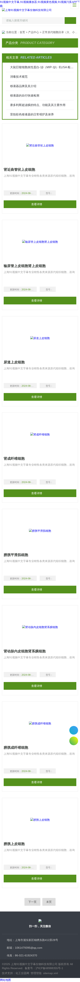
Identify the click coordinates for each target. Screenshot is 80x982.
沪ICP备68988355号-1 (49, 968)
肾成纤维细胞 (14, 458)
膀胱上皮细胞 (14, 844)
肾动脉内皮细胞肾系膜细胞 (25, 651)
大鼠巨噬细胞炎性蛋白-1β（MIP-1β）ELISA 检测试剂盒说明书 (42, 67)
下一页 (32, 901)
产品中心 (33, 32)
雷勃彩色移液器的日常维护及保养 (32, 114)
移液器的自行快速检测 (24, 95)
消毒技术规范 (19, 76)
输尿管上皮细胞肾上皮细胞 (25, 266)
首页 (22, 32)
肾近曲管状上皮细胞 (19, 169)
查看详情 (36, 204)
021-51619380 (73, 730)
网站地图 (5, 979)
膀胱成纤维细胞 (16, 747)
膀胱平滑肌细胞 (16, 555)
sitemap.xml (50, 973)
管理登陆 (36, 973)
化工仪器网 (22, 973)
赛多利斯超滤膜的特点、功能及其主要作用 (37, 105)
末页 (49, 901)
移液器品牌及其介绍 (23, 86)
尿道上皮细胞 (14, 362)
